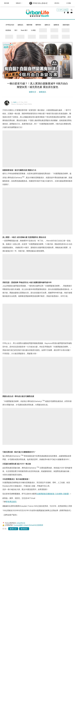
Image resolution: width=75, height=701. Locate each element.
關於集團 (6, 3)
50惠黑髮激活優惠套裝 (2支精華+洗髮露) (52, 494)
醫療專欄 (29, 25)
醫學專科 (38, 25)
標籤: (5, 529)
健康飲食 (56, 25)
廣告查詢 (56, 3)
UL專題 (33, 30)
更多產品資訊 (11, 502)
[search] (71, 10)
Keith (15, 102)
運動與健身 (66, 25)
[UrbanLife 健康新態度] (37, 13)
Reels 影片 (24, 30)
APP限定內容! (10, 25)
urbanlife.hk (21, 523)
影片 (16, 30)
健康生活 (47, 25)
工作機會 (68, 3)
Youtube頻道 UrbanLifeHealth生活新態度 (28, 525)
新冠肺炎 (8, 30)
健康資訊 (20, 25)
